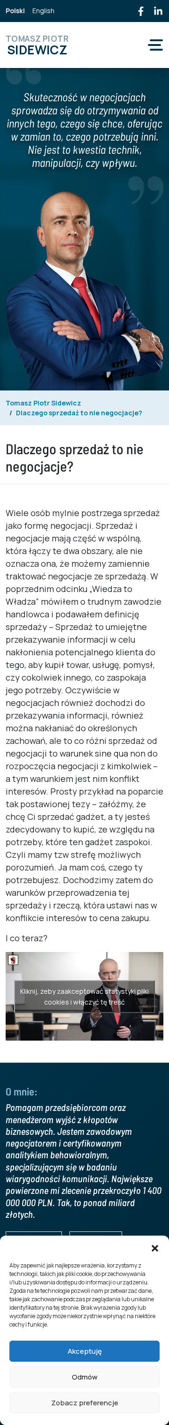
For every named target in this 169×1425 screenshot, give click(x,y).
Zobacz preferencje (84, 1403)
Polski (15, 10)
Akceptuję (85, 1351)
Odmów (85, 1377)
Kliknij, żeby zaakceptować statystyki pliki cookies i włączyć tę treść (84, 996)
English (43, 10)
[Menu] (155, 45)
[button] (155, 1247)
